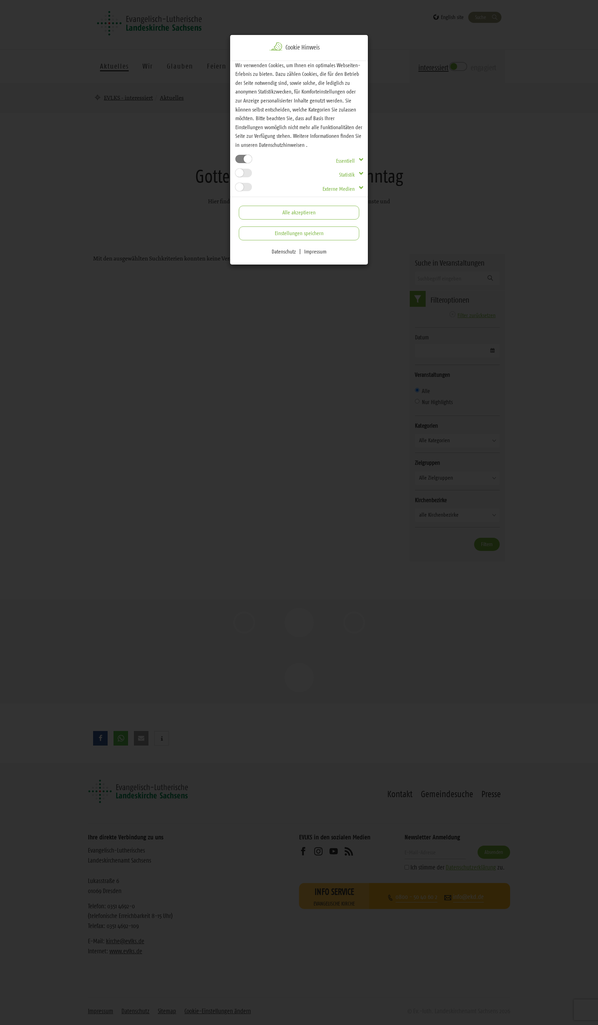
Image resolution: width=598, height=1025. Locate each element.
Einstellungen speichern (299, 233)
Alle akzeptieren (299, 212)
